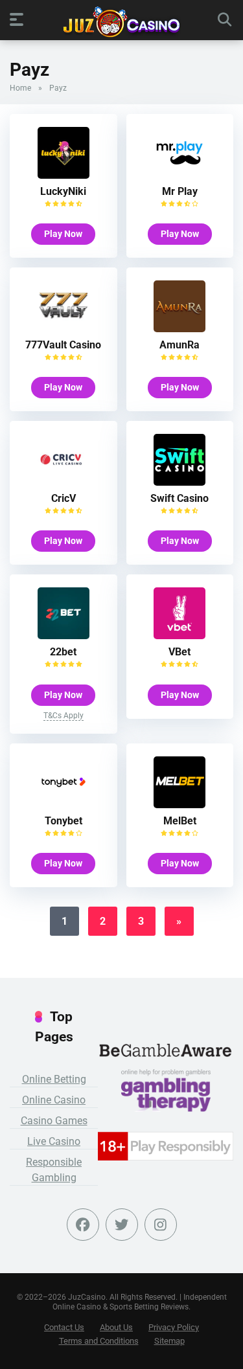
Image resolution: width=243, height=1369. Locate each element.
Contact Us (64, 1327)
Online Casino (54, 1100)
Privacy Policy (173, 1327)
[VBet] (179, 635)
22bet (63, 652)
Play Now (63, 234)
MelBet (179, 821)
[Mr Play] (179, 175)
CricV (63, 498)
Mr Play (180, 191)
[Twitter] (122, 1224)
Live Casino (53, 1141)
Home (20, 88)
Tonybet (63, 821)
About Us (116, 1327)
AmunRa (179, 345)
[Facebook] (83, 1224)
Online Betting (54, 1079)
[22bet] (63, 635)
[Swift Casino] (179, 482)
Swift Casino (179, 498)
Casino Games (54, 1120)
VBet (179, 652)
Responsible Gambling (54, 1169)
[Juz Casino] (121, 22)
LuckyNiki (63, 191)
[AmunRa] (179, 328)
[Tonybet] (63, 804)
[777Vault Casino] (63, 328)
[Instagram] (161, 1224)
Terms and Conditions (99, 1341)
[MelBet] (179, 804)
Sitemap (169, 1341)
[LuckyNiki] (63, 175)
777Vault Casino (63, 345)
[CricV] (63, 482)
